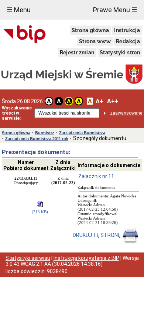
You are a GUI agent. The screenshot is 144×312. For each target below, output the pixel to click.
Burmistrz (44, 132)
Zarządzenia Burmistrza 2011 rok (36, 138)
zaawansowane (126, 113)
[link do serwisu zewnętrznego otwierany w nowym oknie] (24, 35)
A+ (99, 101)
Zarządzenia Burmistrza (82, 132)
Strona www (95, 41)
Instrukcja (127, 30)
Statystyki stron (120, 52)
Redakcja (128, 41)
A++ (113, 101)
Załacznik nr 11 (96, 176)
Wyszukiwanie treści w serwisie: (17, 113)
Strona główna (90, 30)
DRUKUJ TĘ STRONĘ (97, 235)
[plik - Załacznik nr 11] (40, 204)
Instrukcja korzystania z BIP (86, 258)
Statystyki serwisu (28, 258)
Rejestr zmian (77, 52)
